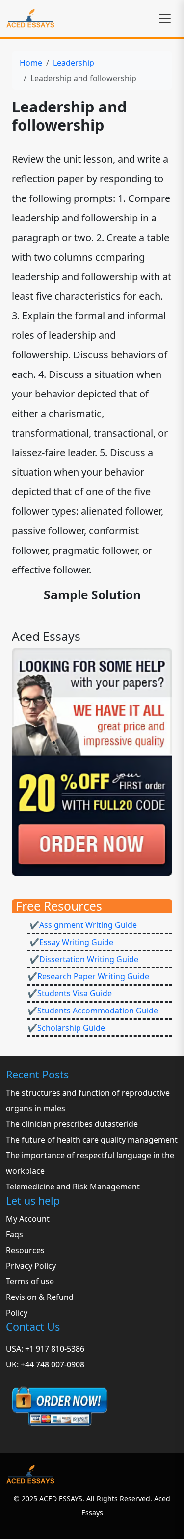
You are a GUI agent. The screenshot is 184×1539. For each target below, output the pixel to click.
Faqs (14, 1234)
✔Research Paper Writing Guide (88, 976)
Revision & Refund (40, 1297)
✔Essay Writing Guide (70, 942)
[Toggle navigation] (165, 18)
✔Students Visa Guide (69, 993)
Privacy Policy (31, 1265)
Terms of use (30, 1281)
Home (31, 62)
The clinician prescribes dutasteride (72, 1124)
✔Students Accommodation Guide (92, 1010)
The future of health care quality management (92, 1139)
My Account (28, 1218)
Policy (16, 1312)
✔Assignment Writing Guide (82, 925)
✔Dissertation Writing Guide (82, 959)
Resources (25, 1250)
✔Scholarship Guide (66, 1027)
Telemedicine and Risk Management (73, 1186)
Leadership (73, 62)
